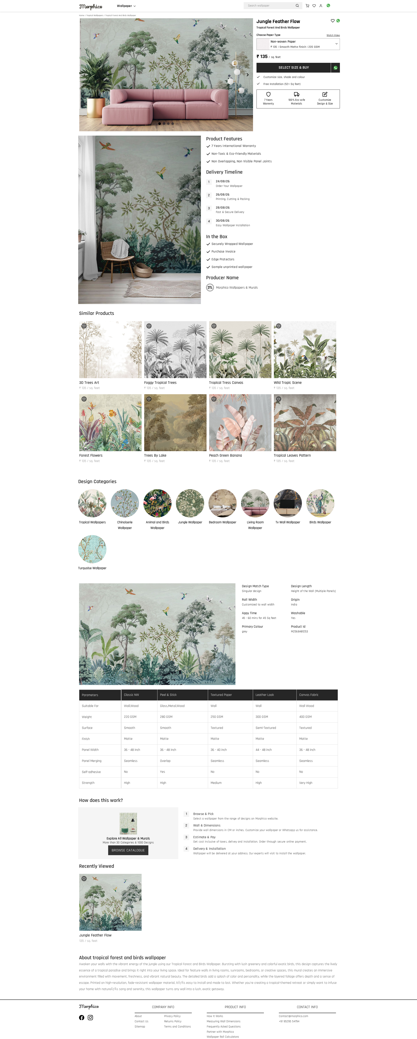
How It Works (215, 1016)
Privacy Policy (172, 1016)
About (138, 1016)
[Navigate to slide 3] (168, 123)
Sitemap (140, 1027)
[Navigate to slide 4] (172, 123)
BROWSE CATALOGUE (128, 850)
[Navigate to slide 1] (159, 123)
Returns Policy (172, 1021)
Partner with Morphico (220, 1032)
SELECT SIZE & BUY (294, 67)
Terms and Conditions (177, 1027)
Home (81, 15)
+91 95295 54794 (289, 1021)
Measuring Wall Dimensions (223, 1021)
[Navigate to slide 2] (164, 123)
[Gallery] (166, 74)
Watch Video (333, 35)
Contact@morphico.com (293, 1016)
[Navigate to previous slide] (84, 74)
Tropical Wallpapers (94, 15)
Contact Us (141, 1021)
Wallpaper (124, 6)
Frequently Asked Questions (224, 1027)
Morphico (90, 6)
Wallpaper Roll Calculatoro (223, 1037)
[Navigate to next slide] (247, 74)
